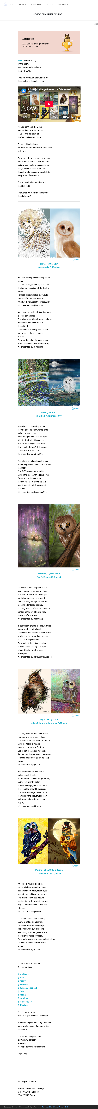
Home (12, 4)
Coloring (22, 4)
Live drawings (35, 4)
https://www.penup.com (28, 1092)
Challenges (49, 4)
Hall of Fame (63, 4)
